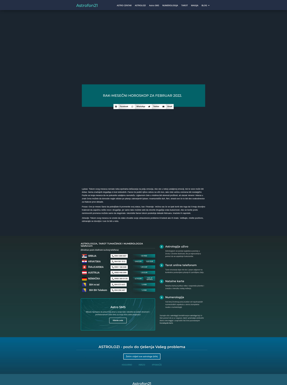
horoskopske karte (166, 323)
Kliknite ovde (118, 320)
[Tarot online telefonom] (162, 265)
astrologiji (174, 315)
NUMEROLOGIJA (170, 5)
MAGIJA (194, 5)
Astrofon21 (87, 5)
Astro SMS (154, 5)
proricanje (192, 318)
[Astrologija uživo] (162, 247)
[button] (121, 106)
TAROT (184, 5)
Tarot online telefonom (181, 265)
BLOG (204, 5)
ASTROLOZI (140, 5)
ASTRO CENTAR (124, 5)
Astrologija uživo (176, 246)
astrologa (193, 315)
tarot (185, 318)
